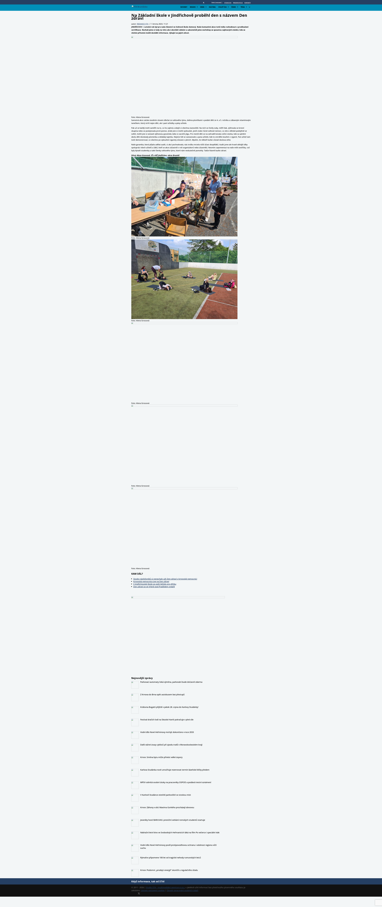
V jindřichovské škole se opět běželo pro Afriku (154, 584)
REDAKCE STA (142, 24)
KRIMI (202, 7)
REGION (192, 7)
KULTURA (212, 7)
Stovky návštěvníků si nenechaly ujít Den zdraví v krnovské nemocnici (165, 578)
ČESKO (233, 7)
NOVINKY (183, 7)
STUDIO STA (227, 3)
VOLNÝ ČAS (222, 7)
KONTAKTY (247, 3)
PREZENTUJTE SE (238, 3)
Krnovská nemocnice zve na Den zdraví (151, 581)
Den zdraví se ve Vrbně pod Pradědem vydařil (154, 586)
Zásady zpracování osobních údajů (182, 890)
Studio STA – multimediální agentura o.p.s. (165, 887)
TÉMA (243, 7)
